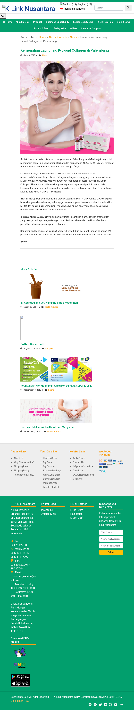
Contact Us (78, 462)
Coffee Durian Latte (32, 344)
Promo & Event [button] (41, 28)
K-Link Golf (76, 517)
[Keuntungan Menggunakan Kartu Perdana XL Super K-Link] (56, 369)
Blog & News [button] (123, 22)
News (73, 37)
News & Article (58, 37)
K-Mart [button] (73, 28)
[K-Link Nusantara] (28, 8)
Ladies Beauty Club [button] (83, 22)
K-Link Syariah (105, 22)
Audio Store (79, 458)
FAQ (27, 700)
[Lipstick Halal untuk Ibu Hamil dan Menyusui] (56, 410)
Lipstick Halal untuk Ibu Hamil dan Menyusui (47, 427)
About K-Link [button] (22, 22)
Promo (51, 390)
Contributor (78, 470)
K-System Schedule (83, 466)
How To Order (50, 458)
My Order (48, 462)
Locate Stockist (51, 487)
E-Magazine (59, 28)
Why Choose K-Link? (24, 462)
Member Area (50, 483)
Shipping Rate (21, 466)
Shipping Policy (21, 470)
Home (9, 22)
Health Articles (51, 307)
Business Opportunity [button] (57, 22)
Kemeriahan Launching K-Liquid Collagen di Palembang (64, 50)
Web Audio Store (51, 474)
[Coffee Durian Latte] (56, 327)
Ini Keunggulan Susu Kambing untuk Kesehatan (49, 302)
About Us (18, 458)
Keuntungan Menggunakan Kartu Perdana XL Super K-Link (56, 385)
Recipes (49, 348)
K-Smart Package (52, 470)
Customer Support (91, 28)
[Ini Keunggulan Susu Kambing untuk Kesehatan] (56, 286)
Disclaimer (78, 479)
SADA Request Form (83, 474)
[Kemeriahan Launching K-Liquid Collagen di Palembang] (67, 107)
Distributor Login (51, 479)
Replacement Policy (24, 474)
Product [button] (37, 22)
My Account (49, 466)
